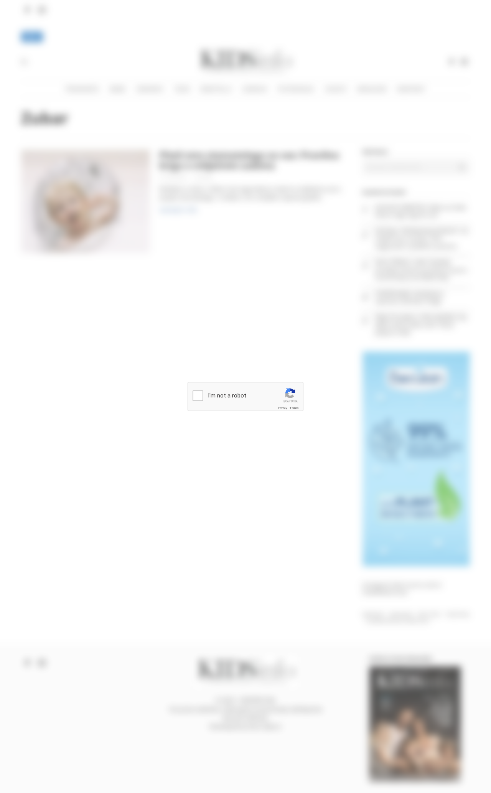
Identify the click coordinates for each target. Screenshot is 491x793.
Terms (294, 407)
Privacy (282, 407)
